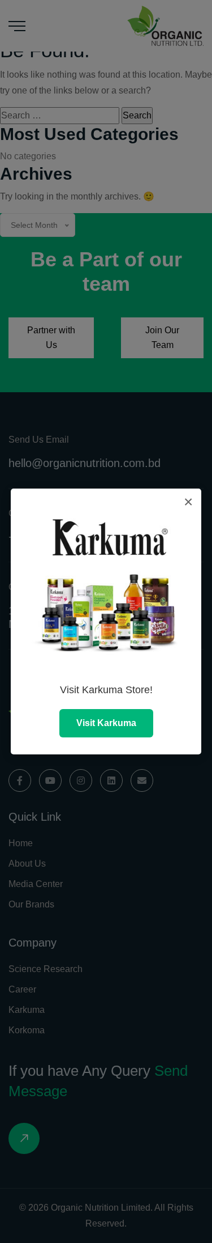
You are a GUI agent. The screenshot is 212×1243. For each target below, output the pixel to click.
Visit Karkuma (106, 723)
